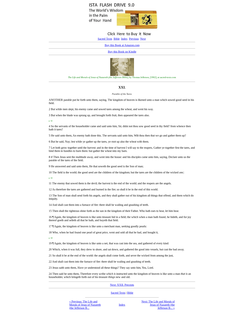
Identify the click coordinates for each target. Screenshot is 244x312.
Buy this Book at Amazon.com (122, 45)
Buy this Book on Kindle (122, 51)
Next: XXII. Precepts (122, 284)
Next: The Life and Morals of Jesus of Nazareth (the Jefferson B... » (158, 304)
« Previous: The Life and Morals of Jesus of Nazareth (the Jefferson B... (85, 304)
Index (124, 38)
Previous (134, 38)
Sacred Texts (105, 38)
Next (143, 38)
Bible (117, 38)
